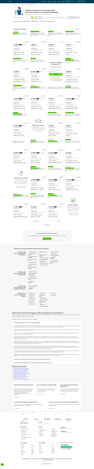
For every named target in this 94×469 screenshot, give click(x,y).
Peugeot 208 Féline (21, 341)
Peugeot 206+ (53, 293)
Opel (22, 448)
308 (40, 447)
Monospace (41, 434)
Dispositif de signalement (47, 459)
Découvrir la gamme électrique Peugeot (20, 379)
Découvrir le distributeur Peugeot (19, 375)
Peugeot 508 (42, 293)
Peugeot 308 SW (32, 298)
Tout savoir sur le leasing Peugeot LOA (20, 372)
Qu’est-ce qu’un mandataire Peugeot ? (20, 370)
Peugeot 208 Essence (33, 271)
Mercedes (33, 451)
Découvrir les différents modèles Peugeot (21, 369)
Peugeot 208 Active (32, 251)
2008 (40, 446)
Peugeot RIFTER (43, 297)
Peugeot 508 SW (32, 303)
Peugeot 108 (42, 304)
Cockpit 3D (60, 347)
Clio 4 (53, 446)
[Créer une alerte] (2, 464)
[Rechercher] (32, 17)
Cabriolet (53, 430)
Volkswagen (23, 451)
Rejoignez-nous (24, 431)
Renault (22, 444)
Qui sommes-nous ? (24, 428)
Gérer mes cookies (59, 458)
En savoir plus (17, 397)
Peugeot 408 (31, 302)
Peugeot (26, 314)
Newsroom (23, 435)
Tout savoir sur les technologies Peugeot (20, 376)
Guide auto (54, 433)
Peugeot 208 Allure (32, 262)
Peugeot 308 (31, 296)
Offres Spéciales (55, 431)
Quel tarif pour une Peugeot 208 (19, 377)
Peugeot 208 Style (54, 260)
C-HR (53, 444)
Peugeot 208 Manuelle (33, 285)
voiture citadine (27, 346)
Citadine (41, 428)
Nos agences (23, 430)
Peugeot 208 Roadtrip (55, 255)
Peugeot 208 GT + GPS (44, 263)
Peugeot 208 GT (43, 261)
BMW (32, 450)
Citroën (22, 447)
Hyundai (32, 446)
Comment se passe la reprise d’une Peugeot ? (21, 373)
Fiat (32, 444)
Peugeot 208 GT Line (44, 264)
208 (40, 444)
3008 (40, 448)
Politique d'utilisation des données (47, 458)
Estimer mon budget (21, 186)
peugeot (26, 4)
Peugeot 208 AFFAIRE (44, 299)
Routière (41, 431)
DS (31, 454)
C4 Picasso (41, 451)
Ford (32, 448)
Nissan (22, 454)
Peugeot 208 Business (44, 257)
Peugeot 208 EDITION (44, 259)
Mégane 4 (53, 450)
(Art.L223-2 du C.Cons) (57, 80)
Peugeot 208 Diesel (32, 276)
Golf (52, 447)
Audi (22, 453)
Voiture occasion (21, 4)
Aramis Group (23, 438)
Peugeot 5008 (31, 300)
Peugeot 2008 (31, 293)
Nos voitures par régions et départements (55, 435)
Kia (32, 447)
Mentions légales (35, 458)
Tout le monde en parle (25, 434)
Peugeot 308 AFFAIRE (44, 306)
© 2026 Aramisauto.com (47, 463)
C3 (39, 450)
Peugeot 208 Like (54, 253)
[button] (40, 17)
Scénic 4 (53, 451)
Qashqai (53, 453)
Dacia (22, 450)
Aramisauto (15, 4)
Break (40, 433)
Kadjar (53, 448)
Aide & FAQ (23, 433)
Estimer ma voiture (73, 213)
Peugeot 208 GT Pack (55, 251)
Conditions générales (26, 458)
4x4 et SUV (54, 428)
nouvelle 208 (49, 347)
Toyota (32, 453)
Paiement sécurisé (68, 458)
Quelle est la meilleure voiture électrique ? (21, 368)
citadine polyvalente (60, 314)
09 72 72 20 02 (24, 423)
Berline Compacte (42, 430)
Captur (40, 453)
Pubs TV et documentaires (26, 437)
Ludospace (41, 435)
